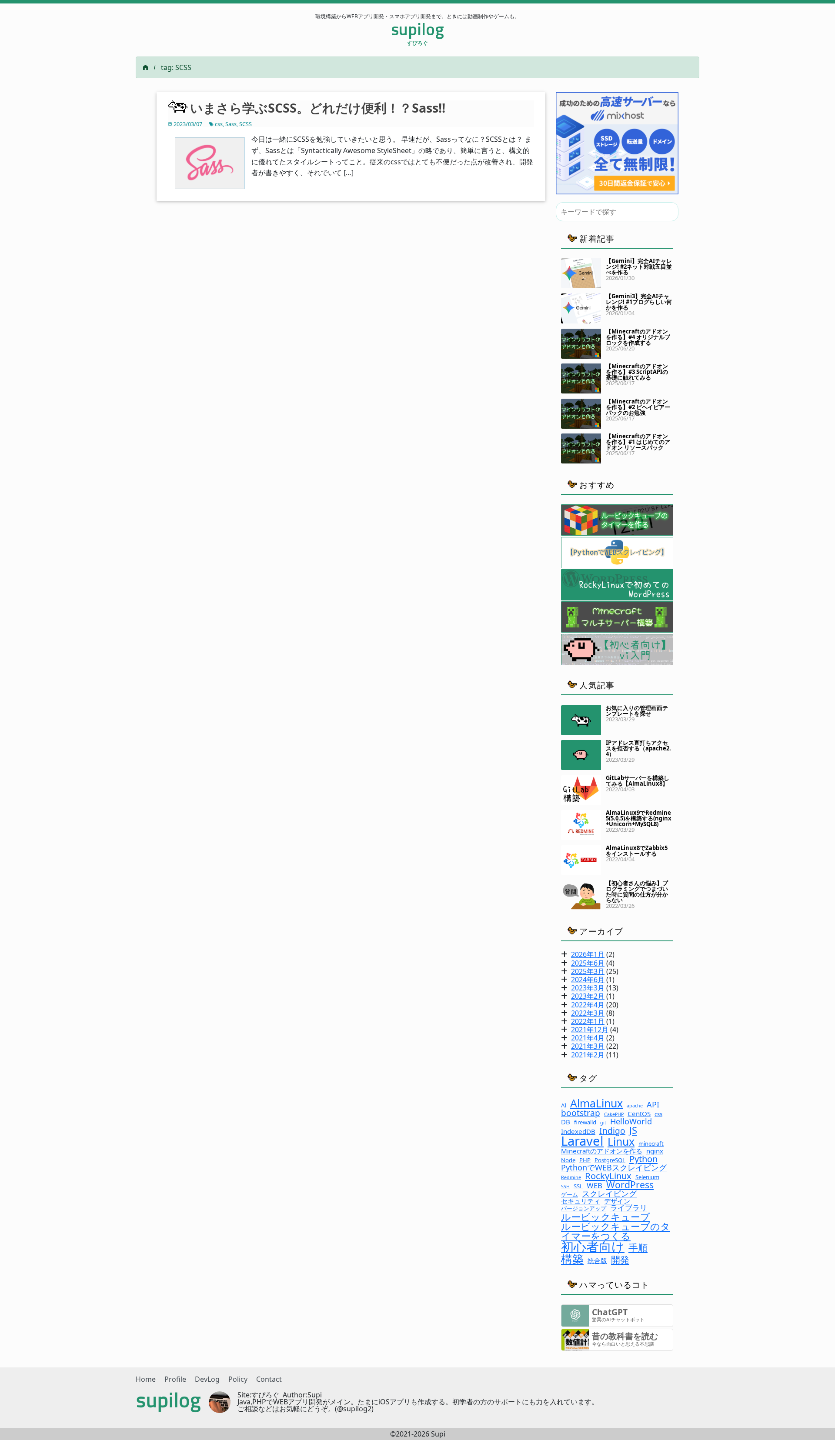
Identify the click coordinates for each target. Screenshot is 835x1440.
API (653, 1104)
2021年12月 (589, 1029)
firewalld (585, 1122)
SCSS (245, 124)
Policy (237, 1379)
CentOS (639, 1113)
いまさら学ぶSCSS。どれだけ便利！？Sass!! (317, 107)
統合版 (597, 1260)
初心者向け (593, 1246)
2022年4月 (588, 1005)
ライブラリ (628, 1208)
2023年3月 (588, 988)
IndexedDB (578, 1131)
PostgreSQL (610, 1160)
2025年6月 (588, 963)
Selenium (647, 1177)
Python (643, 1158)
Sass (231, 124)
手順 (638, 1247)
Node (568, 1160)
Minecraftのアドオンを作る (601, 1151)
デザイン (617, 1201)
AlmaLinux (596, 1103)
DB (565, 1122)
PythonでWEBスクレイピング (614, 1167)
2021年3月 (588, 1046)
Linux (621, 1141)
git (603, 1122)
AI (563, 1105)
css (219, 124)
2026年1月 (588, 954)
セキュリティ (580, 1201)
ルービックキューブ (605, 1216)
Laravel (582, 1141)
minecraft (651, 1144)
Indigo (612, 1131)
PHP (585, 1160)
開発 (620, 1259)
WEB (594, 1186)
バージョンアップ (583, 1208)
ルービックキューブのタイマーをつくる (615, 1230)
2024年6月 (588, 979)
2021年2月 (588, 1055)
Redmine (571, 1177)
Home (146, 1379)
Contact (269, 1379)
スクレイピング (609, 1193)
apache (635, 1105)
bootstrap (580, 1113)
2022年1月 (588, 1021)
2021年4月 (588, 1038)
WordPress (630, 1184)
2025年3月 (588, 971)
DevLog (207, 1379)
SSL (578, 1186)
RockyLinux (608, 1175)
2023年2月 (588, 996)
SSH (565, 1186)
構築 (572, 1259)
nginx (654, 1151)
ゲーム (569, 1194)
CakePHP (614, 1114)
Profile (175, 1379)
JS (633, 1130)
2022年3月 (588, 1013)
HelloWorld (631, 1121)
